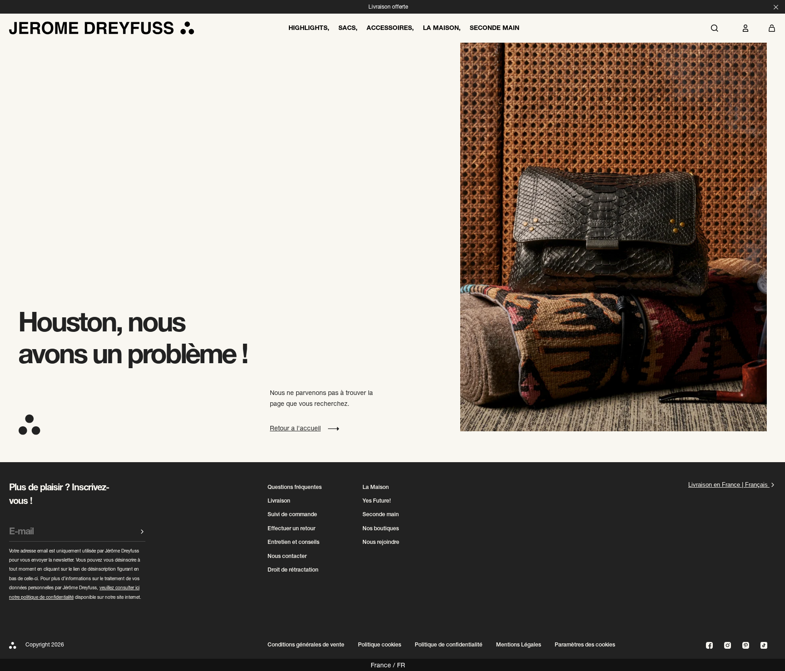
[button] (771, 28)
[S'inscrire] (142, 531)
